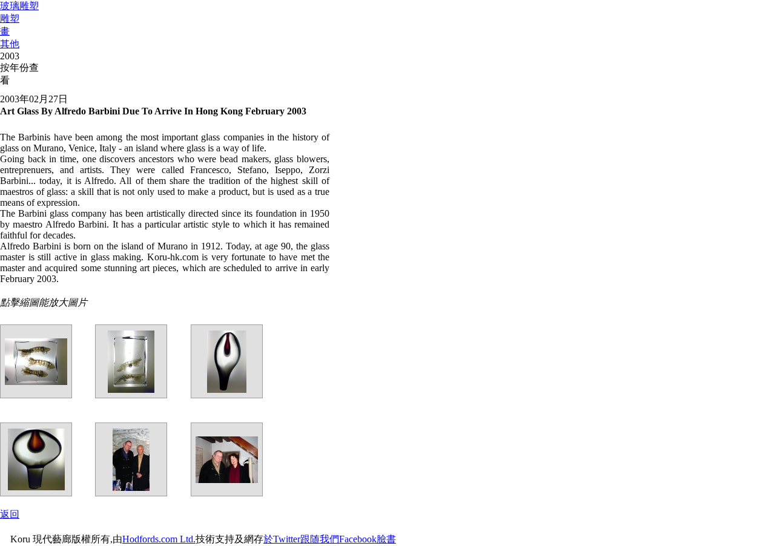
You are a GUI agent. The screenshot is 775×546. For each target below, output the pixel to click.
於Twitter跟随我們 (301, 539)
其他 (9, 44)
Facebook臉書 (367, 539)
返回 (9, 514)
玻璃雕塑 (19, 6)
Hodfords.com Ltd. (159, 539)
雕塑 (9, 18)
